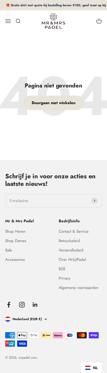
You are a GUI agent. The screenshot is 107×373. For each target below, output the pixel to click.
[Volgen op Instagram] (21, 304)
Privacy (64, 278)
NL (95, 367)
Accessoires (15, 259)
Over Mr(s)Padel (72, 259)
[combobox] (91, 368)
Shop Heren (15, 231)
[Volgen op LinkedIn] (35, 304)
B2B (62, 269)
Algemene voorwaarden (78, 287)
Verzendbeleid (71, 250)
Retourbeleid (69, 241)
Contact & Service (74, 231)
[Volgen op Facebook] (8, 304)
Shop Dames (15, 241)
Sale (8, 250)
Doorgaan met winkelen (54, 103)
